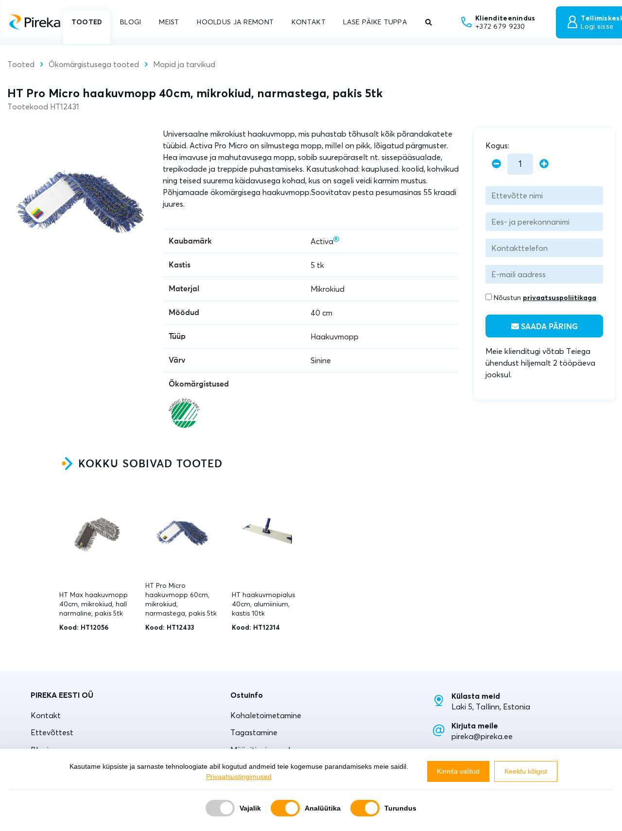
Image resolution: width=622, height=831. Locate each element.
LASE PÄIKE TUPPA (375, 22)
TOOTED (87, 22)
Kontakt (46, 715)
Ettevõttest (52, 732)
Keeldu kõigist (525, 771)
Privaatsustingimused (239, 776)
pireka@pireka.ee (482, 736)
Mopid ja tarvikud (184, 64)
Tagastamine (253, 732)
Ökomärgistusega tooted (94, 64)
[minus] (496, 164)
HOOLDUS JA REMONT (235, 22)
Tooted (21, 64)
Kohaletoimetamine (265, 715)
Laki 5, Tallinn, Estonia (490, 706)
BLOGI (130, 22)
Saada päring (548, 327)
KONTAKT (309, 22)
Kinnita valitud (458, 771)
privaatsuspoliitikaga (559, 297)
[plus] (544, 164)
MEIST (169, 22)
